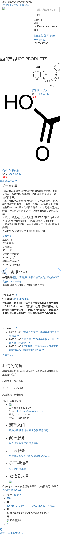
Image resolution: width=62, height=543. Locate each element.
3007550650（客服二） (44, 505)
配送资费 (23, 443)
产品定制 (45, 455)
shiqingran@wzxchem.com (30, 411)
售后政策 (13, 455)
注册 (4, 5)
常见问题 (43, 430)
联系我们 (23, 468)
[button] (58, 271)
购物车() (41, 39)
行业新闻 (7, 298)
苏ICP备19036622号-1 (14, 489)
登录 (9, 5)
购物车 (25, 5)
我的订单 (17, 5)
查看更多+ (7, 355)
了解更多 (7, 235)
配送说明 (13, 443)
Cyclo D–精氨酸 (10, 170)
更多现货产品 (7, 180)
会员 (20, 533)
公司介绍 (13, 468)
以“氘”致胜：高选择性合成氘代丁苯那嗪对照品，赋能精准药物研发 (33, 347)
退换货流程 (25, 455)
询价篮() (52, 35)
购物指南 (23, 430)
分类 (8, 533)
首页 (2, 533)
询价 (4, 177)
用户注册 (13, 430)
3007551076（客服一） (19, 505)
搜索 (38, 15)
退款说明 (36, 455)
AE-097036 (15, 173)
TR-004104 (45, 93)
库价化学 (18, 494)
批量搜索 (38, 35)
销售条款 (33, 430)
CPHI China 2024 (21, 298)
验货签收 (33, 443)
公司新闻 (7, 277)
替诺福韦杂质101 (41, 90)
